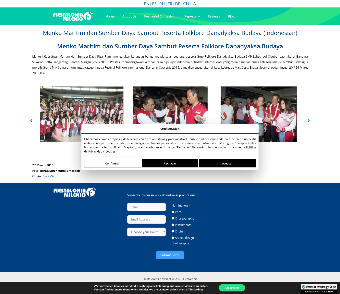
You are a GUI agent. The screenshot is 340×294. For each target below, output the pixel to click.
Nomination (180, 205)
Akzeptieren (232, 288)
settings (198, 289)
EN (146, 3)
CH (186, 3)
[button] (174, 16)
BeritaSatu (50, 176)
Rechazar (170, 163)
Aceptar (227, 163)
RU (162, 3)
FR (170, 3)
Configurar (112, 163)
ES (154, 3)
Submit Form (170, 255)
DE (177, 3)
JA (194, 3)
